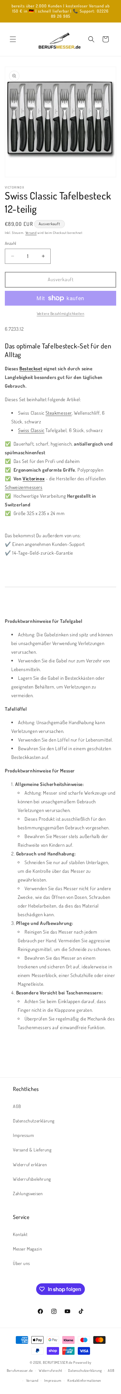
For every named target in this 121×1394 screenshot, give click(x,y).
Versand (31, 233)
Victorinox (34, 478)
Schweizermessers (24, 487)
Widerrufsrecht (50, 1370)
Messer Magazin (27, 1248)
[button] (13, 39)
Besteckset (30, 368)
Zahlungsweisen (28, 1193)
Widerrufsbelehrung (32, 1179)
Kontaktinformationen (84, 1380)
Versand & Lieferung (32, 1149)
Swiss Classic (31, 430)
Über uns (21, 1263)
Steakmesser (58, 413)
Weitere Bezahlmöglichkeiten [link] (61, 313)
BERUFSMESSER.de (58, 1362)
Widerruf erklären (30, 1164)
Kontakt (20, 1234)
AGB (17, 1106)
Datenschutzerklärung (34, 1120)
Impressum (23, 1135)
